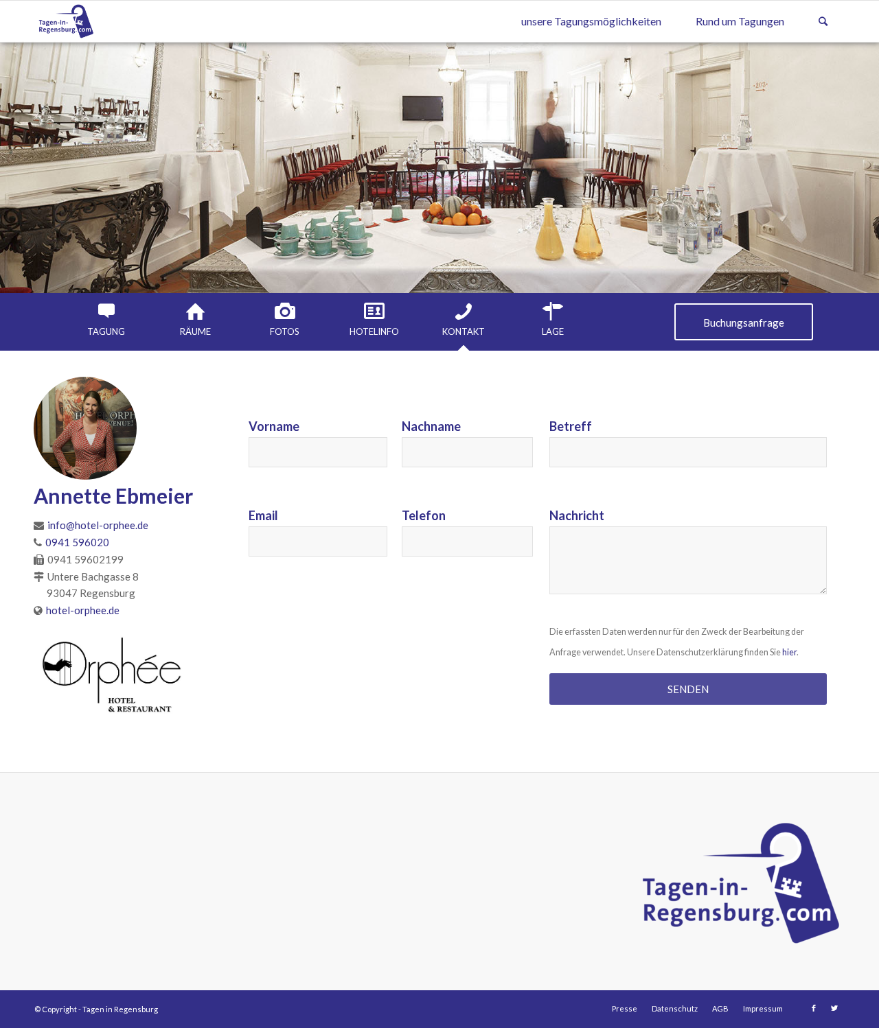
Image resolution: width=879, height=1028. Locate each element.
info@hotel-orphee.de (97, 525)
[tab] (106, 320)
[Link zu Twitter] (834, 1008)
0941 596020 (77, 542)
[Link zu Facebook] (813, 1008)
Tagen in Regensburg (120, 1009)
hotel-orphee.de (82, 610)
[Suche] (823, 21)
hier (789, 652)
